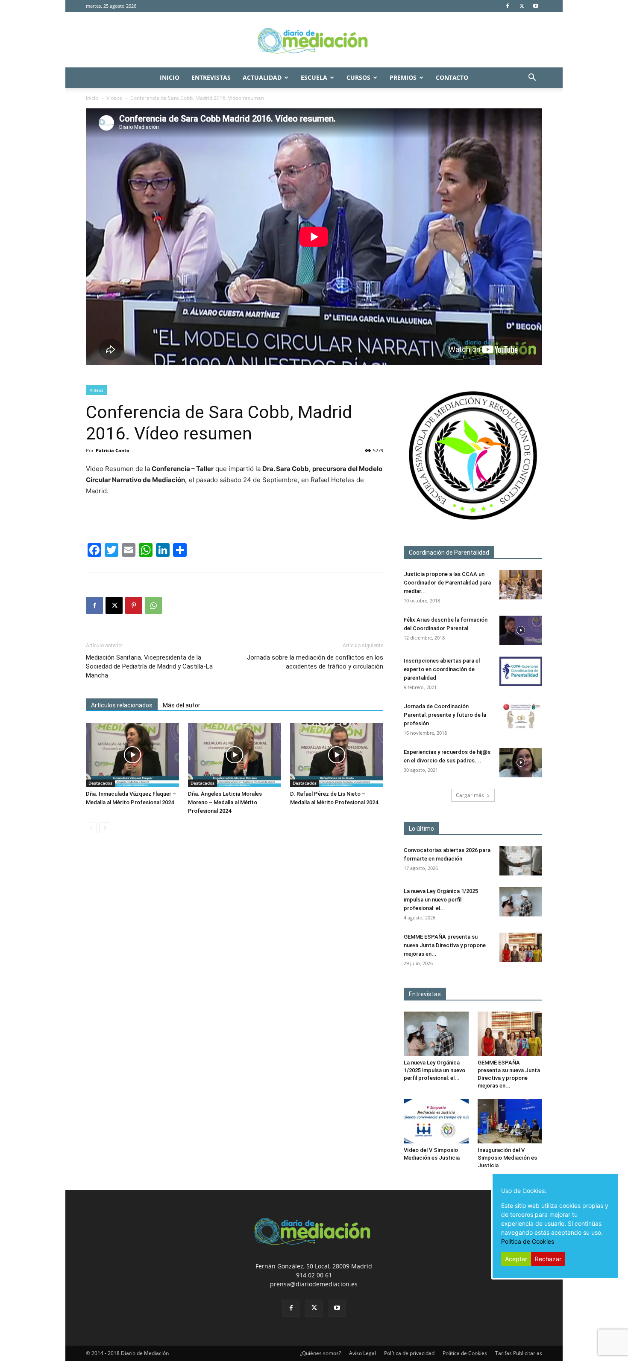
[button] (532, 78)
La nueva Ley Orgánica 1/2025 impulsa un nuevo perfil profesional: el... (441, 899)
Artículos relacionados (122, 705)
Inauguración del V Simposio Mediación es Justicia (507, 1158)
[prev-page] (91, 828)
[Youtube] (535, 6)
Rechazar (548, 1258)
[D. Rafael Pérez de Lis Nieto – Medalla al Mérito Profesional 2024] (336, 755)
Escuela (314, 77)
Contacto (452, 77)
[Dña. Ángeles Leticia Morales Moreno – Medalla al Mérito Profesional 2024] (234, 755)
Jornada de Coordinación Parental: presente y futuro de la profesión (445, 715)
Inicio (169, 77)
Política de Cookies (465, 1353)
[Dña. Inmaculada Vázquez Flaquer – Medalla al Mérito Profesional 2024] (132, 755)
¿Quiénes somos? (320, 1353)
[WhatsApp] (153, 605)
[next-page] (105, 828)
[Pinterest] (133, 605)
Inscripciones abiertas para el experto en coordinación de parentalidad (442, 669)
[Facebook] (507, 6)
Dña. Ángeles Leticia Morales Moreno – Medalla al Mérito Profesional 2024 (225, 802)
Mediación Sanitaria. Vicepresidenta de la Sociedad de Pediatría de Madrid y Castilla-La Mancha (149, 666)
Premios (403, 77)
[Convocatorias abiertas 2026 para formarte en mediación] (520, 860)
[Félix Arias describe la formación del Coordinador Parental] (520, 630)
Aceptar (516, 1258)
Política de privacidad (409, 1353)
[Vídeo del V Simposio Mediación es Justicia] (436, 1121)
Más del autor (181, 705)
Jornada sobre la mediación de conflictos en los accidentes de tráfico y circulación (315, 662)
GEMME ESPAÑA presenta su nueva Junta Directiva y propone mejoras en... (445, 945)
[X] (521, 6)
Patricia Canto (112, 450)
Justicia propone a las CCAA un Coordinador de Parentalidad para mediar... (447, 582)
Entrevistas (211, 77)
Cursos (358, 77)
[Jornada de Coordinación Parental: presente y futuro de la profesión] (520, 717)
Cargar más (470, 795)
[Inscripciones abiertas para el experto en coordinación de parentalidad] (520, 671)
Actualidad (262, 77)
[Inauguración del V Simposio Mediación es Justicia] (510, 1121)
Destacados (100, 783)
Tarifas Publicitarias (518, 1353)
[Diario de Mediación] (314, 40)
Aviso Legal (362, 1353)
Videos (114, 98)
